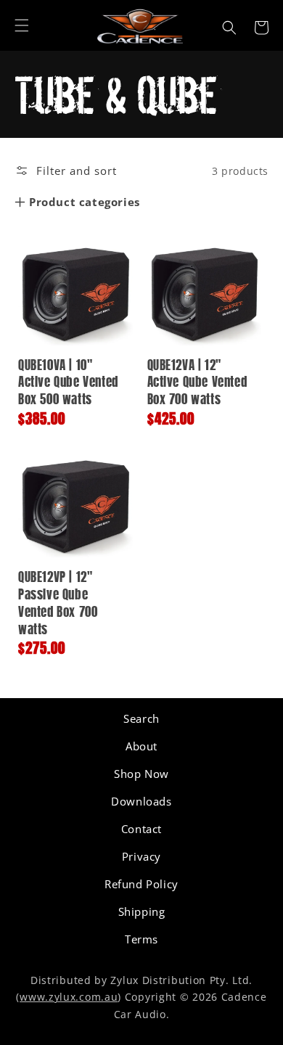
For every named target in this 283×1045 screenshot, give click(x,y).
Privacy (141, 856)
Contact (141, 828)
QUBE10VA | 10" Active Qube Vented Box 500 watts (68, 383)
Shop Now (141, 773)
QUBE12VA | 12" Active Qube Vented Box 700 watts (197, 383)
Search (141, 718)
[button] (22, 25)
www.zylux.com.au (69, 997)
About (141, 746)
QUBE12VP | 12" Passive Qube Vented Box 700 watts (57, 604)
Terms (141, 939)
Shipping (141, 911)
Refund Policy (141, 884)
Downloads (141, 801)
